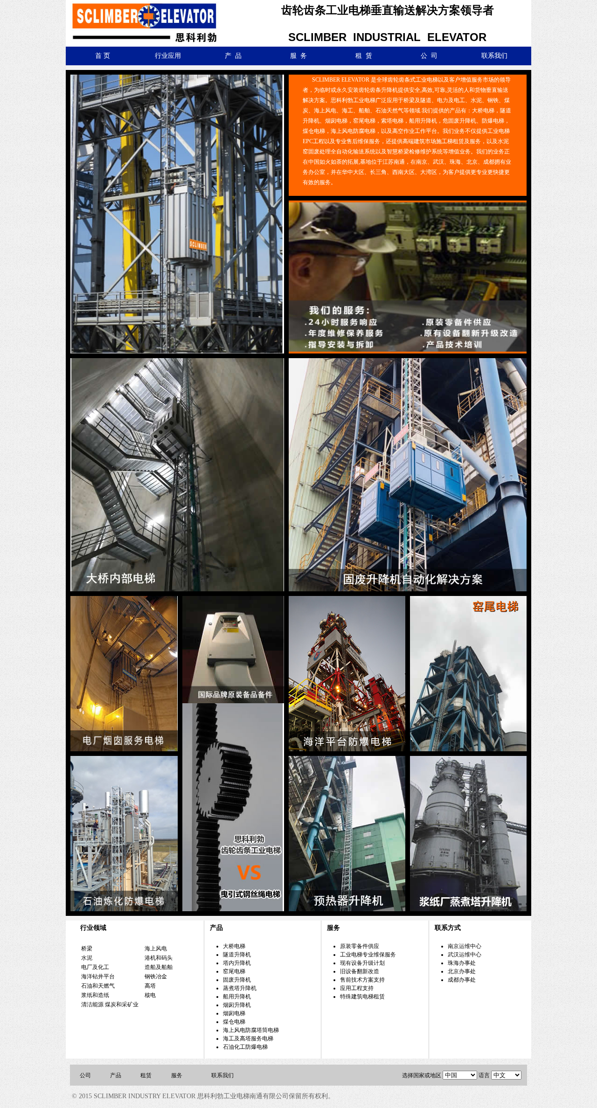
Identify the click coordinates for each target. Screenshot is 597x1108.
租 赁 (363, 55)
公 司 (429, 55)
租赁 (146, 1075)
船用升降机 (237, 996)
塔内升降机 (237, 963)
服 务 (298, 55)
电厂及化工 (95, 967)
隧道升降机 (237, 954)
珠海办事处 (462, 963)
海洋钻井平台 (98, 976)
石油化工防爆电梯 (245, 1047)
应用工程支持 (357, 988)
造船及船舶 (159, 967)
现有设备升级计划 (362, 963)
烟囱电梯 (234, 1013)
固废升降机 (237, 979)
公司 (85, 1075)
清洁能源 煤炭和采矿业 (110, 1004)
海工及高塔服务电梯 (248, 1038)
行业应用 (168, 55)
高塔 (150, 986)
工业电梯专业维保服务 (368, 954)
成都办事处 (462, 979)
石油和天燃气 (98, 986)
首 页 (102, 55)
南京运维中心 (464, 946)
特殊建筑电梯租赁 (362, 996)
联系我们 (494, 55)
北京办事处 (462, 971)
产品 (115, 1075)
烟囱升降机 (237, 1005)
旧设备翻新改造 (359, 971)
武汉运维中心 (464, 954)
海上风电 (156, 948)
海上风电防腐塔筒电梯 (251, 1030)
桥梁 (86, 948)
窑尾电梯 (234, 971)
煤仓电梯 (234, 1021)
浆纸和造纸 (95, 995)
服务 (176, 1075)
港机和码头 (159, 958)
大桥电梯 (234, 946)
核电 (150, 995)
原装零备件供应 (359, 946)
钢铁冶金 (156, 976)
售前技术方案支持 (362, 979)
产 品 (233, 55)
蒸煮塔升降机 (240, 988)
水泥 (86, 958)
